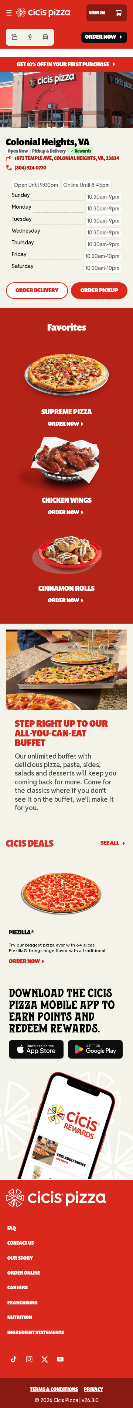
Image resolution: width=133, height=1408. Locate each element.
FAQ (11, 1228)
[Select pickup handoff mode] (30, 37)
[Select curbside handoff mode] (45, 37)
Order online (23, 1273)
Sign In (97, 12)
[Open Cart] (118, 13)
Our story (20, 1258)
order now (63, 512)
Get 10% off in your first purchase (63, 64)
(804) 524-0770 (30, 168)
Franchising (22, 1303)
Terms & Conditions (54, 1389)
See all (109, 843)
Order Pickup (99, 290)
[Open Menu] (9, 13)
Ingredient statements (35, 1332)
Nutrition (19, 1317)
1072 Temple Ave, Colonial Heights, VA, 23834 (67, 158)
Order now (63, 424)
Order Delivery (37, 290)
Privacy (93, 1389)
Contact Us (20, 1243)
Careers (17, 1288)
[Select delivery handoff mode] (14, 37)
